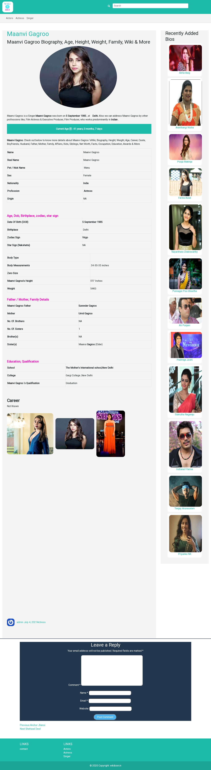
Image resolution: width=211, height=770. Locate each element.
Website (84, 708)
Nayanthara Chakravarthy (184, 251)
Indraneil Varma (184, 469)
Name (84, 692)
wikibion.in (115, 765)
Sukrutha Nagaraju (184, 414)
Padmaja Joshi (185, 359)
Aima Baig (184, 72)
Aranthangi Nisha (185, 127)
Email (84, 700)
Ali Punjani (184, 325)
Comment (74, 684)
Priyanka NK (184, 554)
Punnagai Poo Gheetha (184, 291)
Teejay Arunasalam (185, 508)
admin (20, 622)
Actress (20, 18)
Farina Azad (184, 197)
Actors (9, 18)
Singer (30, 18)
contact (24, 748)
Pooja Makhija (184, 161)
